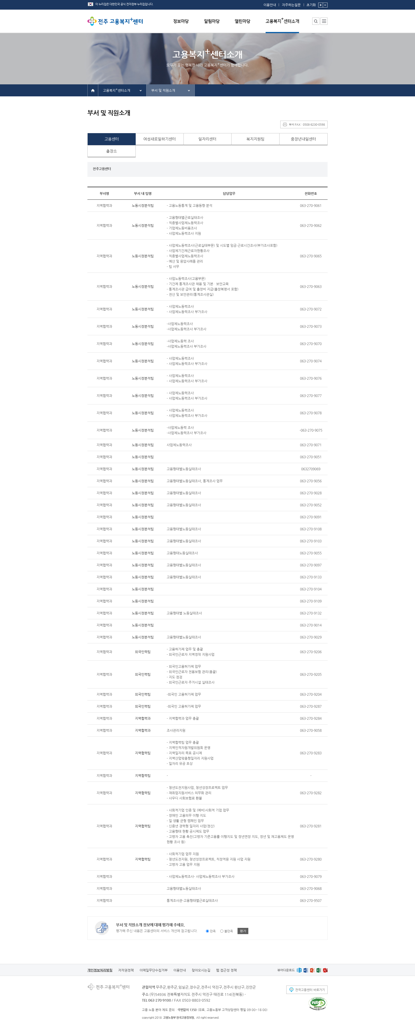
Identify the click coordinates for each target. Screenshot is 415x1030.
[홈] (93, 90)
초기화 (311, 5)
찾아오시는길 (201, 970)
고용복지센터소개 (116, 89)
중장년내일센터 (303, 139)
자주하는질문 (291, 5)
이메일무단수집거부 (154, 970)
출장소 (111, 151)
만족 (213, 931)
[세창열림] (318, 1003)
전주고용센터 (102, 169)
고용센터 (111, 139)
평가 (243, 931)
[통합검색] (315, 21)
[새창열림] (299, 970)
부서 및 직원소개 (163, 90)
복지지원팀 (255, 139)
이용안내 (269, 5)
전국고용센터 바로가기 (310, 990)
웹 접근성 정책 (226, 970)
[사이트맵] (324, 21)
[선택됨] (282, 25)
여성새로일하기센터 (159, 139)
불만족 (228, 931)
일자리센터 (207, 139)
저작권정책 (126, 970)
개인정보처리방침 (99, 970)
